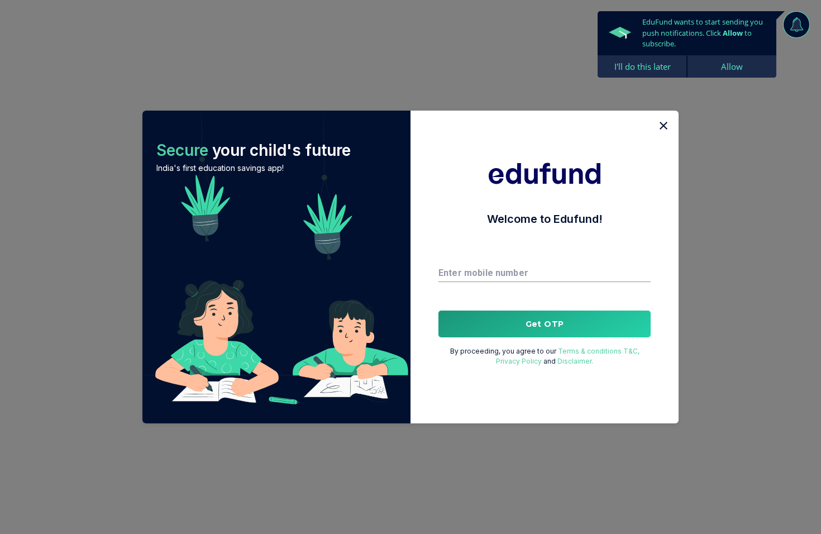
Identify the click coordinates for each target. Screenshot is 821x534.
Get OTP (545, 324)
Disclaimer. (575, 361)
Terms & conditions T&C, (598, 351)
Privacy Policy (519, 361)
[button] (276, 267)
